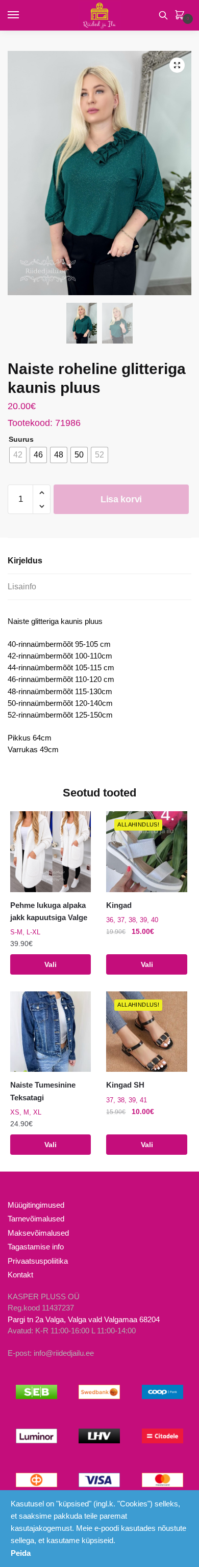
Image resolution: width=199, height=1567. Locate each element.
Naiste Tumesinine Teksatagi (43, 1090)
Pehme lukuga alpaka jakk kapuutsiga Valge (48, 911)
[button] (177, 65)
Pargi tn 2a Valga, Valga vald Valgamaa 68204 (84, 1319)
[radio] (18, 455)
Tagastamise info (36, 1246)
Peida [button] (21, 1553)
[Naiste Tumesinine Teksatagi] (50, 1031)
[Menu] (23, 15)
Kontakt (20, 1274)
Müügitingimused (36, 1205)
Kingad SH (125, 1084)
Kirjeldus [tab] (25, 560)
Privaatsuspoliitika (38, 1261)
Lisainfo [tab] (22, 586)
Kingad (119, 905)
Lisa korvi (121, 499)
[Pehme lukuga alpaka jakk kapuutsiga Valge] (50, 851)
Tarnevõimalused (36, 1218)
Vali (50, 964)
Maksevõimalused (38, 1233)
